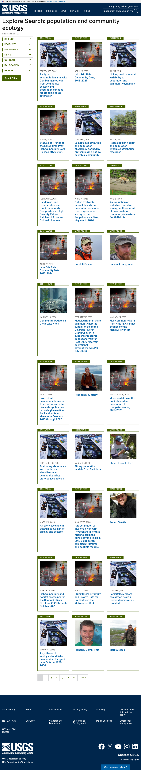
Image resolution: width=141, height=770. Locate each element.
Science (38, 11)
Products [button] (10, 44)
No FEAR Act (9, 721)
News (63, 11)
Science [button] (9, 39)
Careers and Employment (79, 722)
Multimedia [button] (11, 49)
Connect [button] (9, 60)
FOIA (28, 709)
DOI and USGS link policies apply (127, 712)
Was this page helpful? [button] (116, 767)
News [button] (7, 54)
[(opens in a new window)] (101, 746)
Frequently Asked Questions (123, 6)
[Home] (14, 13)
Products (51, 11)
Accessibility (8, 709)
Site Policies (55, 709)
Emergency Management (126, 722)
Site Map (100, 709)
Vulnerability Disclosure (55, 722)
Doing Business (104, 721)
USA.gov (30, 721)
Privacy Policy (80, 709)
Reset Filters (11, 78)
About (87, 11)
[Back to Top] (131, 759)
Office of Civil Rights (9, 730)
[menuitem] (38, 9)
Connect (75, 11)
